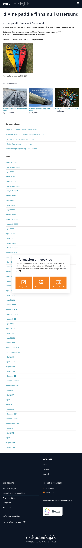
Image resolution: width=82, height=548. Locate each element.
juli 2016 (10, 433)
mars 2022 (11, 243)
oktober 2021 (12, 253)
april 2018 (11, 366)
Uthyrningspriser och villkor (14, 493)
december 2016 (13, 419)
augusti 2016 (12, 428)
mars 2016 (11, 447)
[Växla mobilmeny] (78, 3)
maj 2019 (10, 333)
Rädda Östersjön (9, 488)
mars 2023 (11, 215)
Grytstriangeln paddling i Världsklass (22, 149)
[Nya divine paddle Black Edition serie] (15, 89)
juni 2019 (10, 328)
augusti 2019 (12, 319)
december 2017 (13, 381)
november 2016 (13, 423)
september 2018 (13, 352)
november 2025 (13, 167)
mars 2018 (11, 371)
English (46, 469)
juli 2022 (10, 229)
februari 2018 (12, 376)
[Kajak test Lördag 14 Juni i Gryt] (67, 89)
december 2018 (13, 348)
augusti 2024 (12, 191)
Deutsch (46, 474)
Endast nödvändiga (41, 287)
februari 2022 (12, 248)
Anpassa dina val (58, 287)
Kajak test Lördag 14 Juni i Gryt (66, 108)
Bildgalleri (7, 503)
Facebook (50, 492)
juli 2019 (10, 324)
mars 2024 (11, 196)
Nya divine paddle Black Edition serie (15, 109)
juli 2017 (10, 395)
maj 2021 (10, 267)
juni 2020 (11, 291)
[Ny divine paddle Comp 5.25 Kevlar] (41, 89)
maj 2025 (11, 177)
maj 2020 (11, 295)
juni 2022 (11, 234)
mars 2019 (11, 343)
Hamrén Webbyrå (50, 542)
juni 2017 (10, 400)
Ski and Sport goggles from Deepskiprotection (25, 134)
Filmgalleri (7, 507)
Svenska (46, 464)
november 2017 (13, 385)
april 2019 (11, 338)
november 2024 (13, 186)
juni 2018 (11, 362)
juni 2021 (10, 262)
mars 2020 (11, 305)
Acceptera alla (23, 287)
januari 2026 (12, 162)
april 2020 (11, 300)
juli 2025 (10, 172)
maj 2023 (11, 205)
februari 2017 (12, 414)
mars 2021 (11, 271)
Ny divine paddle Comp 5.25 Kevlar (39, 109)
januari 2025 (12, 181)
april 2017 (11, 409)
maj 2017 (10, 404)
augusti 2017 (12, 390)
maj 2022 (11, 238)
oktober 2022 (12, 219)
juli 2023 (10, 200)
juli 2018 (10, 357)
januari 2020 (12, 314)
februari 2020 (12, 309)
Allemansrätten (9, 498)
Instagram (50, 488)
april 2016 (11, 442)
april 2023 (11, 210)
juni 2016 (10, 438)
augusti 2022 (12, 224)
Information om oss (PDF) (15, 522)
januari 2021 (12, 276)
